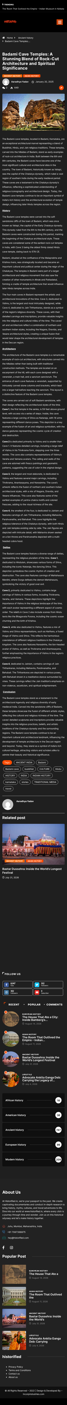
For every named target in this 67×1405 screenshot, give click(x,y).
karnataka (10, 782)
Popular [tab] (34, 1004)
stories (25, 782)
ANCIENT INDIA (24, 762)
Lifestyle (27, 1074)
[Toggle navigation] (60, 22)
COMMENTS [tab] (54, 1004)
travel (8, 788)
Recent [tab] (14, 1004)
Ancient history (25, 37)
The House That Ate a (43, 1274)
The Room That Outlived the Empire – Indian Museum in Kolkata (33, 8)
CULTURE (44, 769)
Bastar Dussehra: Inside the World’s (45, 1318)
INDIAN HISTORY (41, 775)
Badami (42, 762)
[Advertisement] (33, 936)
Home (10, 37)
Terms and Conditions (20, 1370)
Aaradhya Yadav (20, 81)
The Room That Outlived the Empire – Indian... (41, 1039)
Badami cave (12, 769)
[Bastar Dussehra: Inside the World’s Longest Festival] (14, 1318)
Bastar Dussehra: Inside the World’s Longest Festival (40, 1059)
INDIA (24, 775)
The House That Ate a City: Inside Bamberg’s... (40, 1018)
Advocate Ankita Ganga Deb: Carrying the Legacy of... (41, 1079)
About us (13, 1377)
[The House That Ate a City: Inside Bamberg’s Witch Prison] (14, 1274)
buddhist (29, 769)
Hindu (58, 769)
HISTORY (10, 775)
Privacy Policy (16, 1366)
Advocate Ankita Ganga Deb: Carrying (45, 1340)
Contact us (14, 1373)
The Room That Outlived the (45, 1296)
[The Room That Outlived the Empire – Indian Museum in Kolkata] (14, 1296)
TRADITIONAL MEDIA (45, 782)
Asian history (32, 76)
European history (31, 1014)
